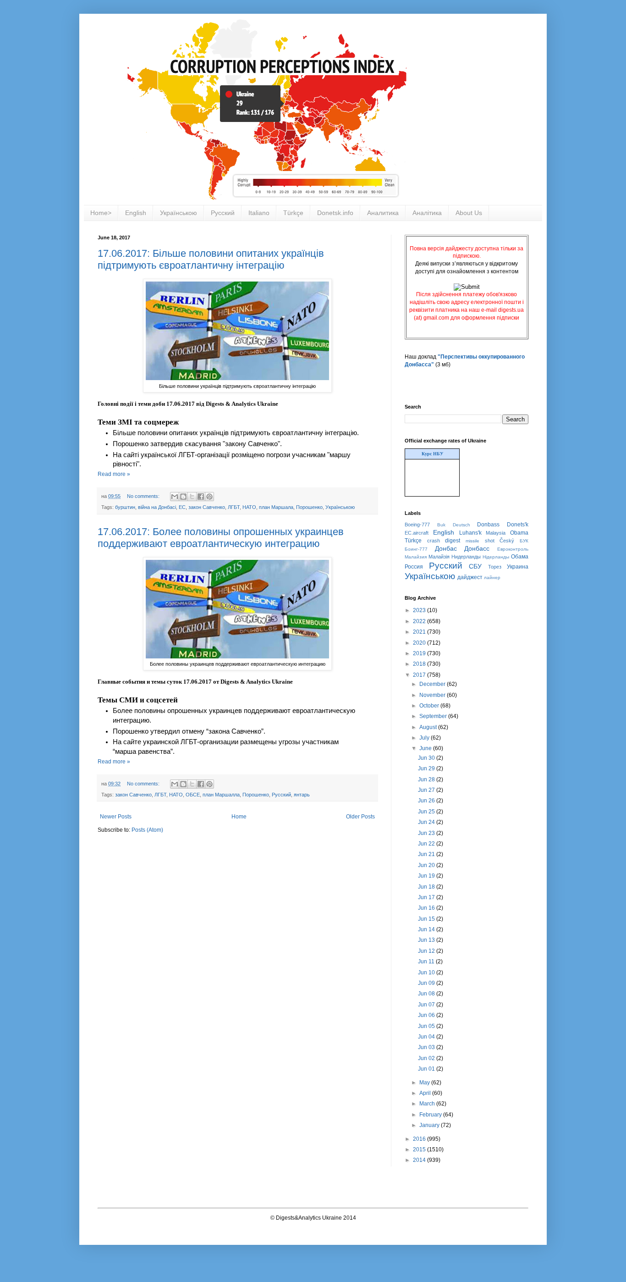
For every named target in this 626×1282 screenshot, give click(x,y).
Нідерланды (496, 556)
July (425, 738)
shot (489, 540)
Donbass (488, 524)
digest (452, 540)
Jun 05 (427, 1026)
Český (507, 540)
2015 (420, 1149)
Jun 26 (427, 800)
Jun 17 (427, 897)
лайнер (492, 577)
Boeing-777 (417, 524)
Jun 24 (427, 822)
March (427, 1103)
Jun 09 (427, 983)
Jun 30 (427, 758)
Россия (414, 567)
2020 (420, 643)
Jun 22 (427, 843)
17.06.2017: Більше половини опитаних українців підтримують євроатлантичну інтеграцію (211, 259)
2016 (420, 1139)
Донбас (446, 548)
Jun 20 (427, 865)
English (135, 212)
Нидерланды (466, 556)
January (430, 1125)
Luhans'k (470, 533)
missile (472, 540)
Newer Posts (116, 816)
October (429, 705)
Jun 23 (427, 833)
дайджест (470, 577)
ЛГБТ (234, 507)
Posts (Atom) (147, 830)
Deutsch (461, 524)
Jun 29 (427, 768)
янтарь (302, 794)
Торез (494, 566)
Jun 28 (427, 779)
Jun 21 (427, 854)
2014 (420, 1160)
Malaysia (495, 533)
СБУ (475, 566)
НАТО (249, 507)
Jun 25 (427, 811)
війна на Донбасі (157, 507)
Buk (441, 524)
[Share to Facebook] (200, 496)
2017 (420, 675)
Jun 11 (427, 961)
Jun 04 (427, 1036)
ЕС (182, 507)
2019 (420, 653)
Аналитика (383, 212)
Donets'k (517, 524)
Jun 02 (427, 1058)
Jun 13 (427, 940)
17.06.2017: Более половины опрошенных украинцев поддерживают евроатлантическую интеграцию (221, 537)
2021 (420, 632)
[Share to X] (192, 496)
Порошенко (309, 507)
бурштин (125, 507)
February (431, 1114)
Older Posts (360, 816)
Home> (100, 212)
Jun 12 (427, 951)
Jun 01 (427, 1069)
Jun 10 (427, 972)
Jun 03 (427, 1047)
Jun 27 (427, 790)
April (425, 1093)
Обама (519, 556)
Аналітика (427, 212)
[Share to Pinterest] (209, 496)
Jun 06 (427, 1015)
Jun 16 (427, 908)
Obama (519, 533)
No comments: (144, 496)
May (425, 1082)
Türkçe (293, 212)
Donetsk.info (335, 212)
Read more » (114, 474)
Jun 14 (427, 929)
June (426, 748)
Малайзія (439, 556)
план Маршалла (221, 794)
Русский (223, 212)
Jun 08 (427, 993)
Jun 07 (427, 1004)
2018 (420, 664)
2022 (420, 621)
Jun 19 (427, 876)
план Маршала (276, 507)
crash (433, 540)
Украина (517, 567)
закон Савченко (206, 507)
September (433, 716)
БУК (524, 540)
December (433, 684)
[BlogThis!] (183, 496)
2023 (420, 610)
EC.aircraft (416, 533)
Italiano (258, 212)
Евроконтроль (512, 549)
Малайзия (416, 556)
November (433, 695)
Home (239, 816)
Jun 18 (427, 887)
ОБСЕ (193, 794)
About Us (469, 212)
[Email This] (174, 496)
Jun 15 (427, 919)
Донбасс (476, 548)
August (428, 727)
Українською (178, 212)
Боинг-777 (416, 549)
